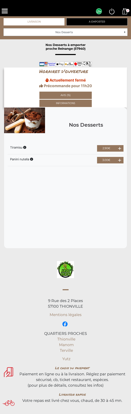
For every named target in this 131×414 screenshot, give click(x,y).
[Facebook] (65, 324)
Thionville (66, 339)
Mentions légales (66, 314)
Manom (66, 345)
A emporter (97, 21)
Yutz (66, 359)
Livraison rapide (72, 394)
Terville (66, 350)
